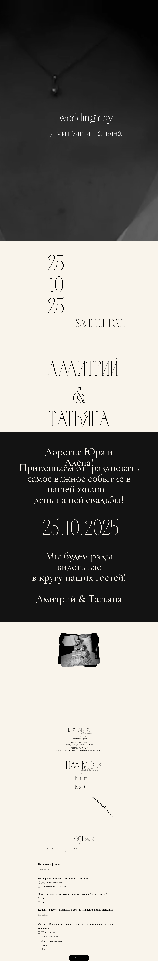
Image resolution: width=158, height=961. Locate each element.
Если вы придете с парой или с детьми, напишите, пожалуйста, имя (75, 909)
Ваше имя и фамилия (49, 864)
